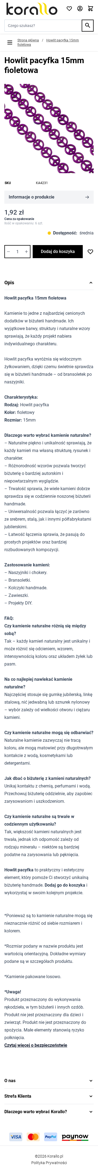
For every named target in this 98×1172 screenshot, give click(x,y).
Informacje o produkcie (31, 197)
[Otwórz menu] (10, 42)
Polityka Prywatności (49, 1163)
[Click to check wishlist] (69, 9)
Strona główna (28, 40)
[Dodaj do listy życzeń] (90, 251)
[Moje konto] (80, 9)
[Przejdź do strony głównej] (32, 8)
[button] (49, 1080)
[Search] (88, 26)
